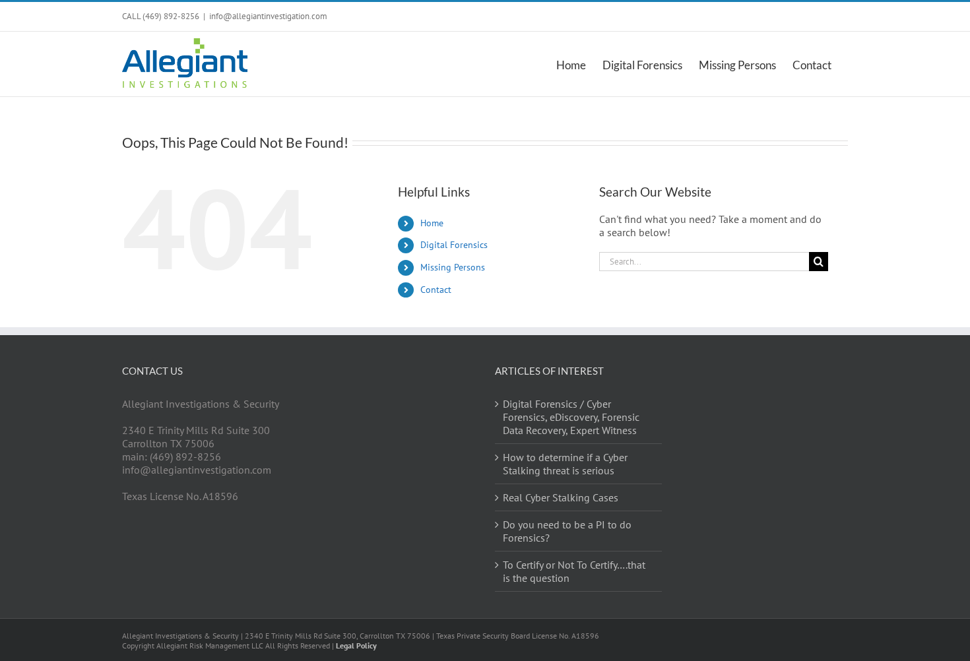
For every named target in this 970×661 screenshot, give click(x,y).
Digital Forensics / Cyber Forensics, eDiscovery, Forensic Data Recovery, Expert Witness (571, 417)
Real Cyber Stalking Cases (560, 497)
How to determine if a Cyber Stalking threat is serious (565, 464)
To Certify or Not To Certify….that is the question (574, 571)
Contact (435, 290)
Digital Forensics (454, 245)
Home (431, 223)
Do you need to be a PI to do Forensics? (567, 531)
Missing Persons (452, 267)
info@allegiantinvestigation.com (268, 16)
